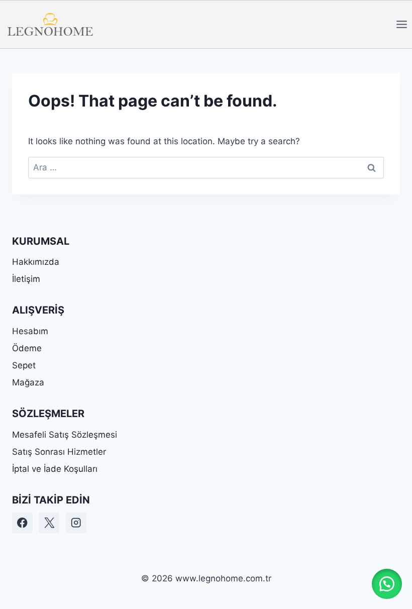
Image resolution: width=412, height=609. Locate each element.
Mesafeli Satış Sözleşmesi (64, 435)
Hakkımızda (35, 262)
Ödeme (27, 348)
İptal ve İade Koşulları (54, 469)
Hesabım (30, 331)
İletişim (26, 279)
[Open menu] (401, 24)
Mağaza (28, 382)
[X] (49, 523)
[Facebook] (22, 523)
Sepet (24, 365)
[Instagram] (76, 523)
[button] (387, 584)
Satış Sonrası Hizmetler (59, 452)
